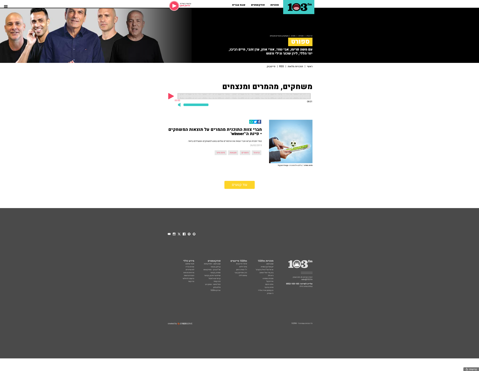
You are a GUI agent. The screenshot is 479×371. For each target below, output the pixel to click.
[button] (274, 4)
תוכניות (301, 36)
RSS (281, 66)
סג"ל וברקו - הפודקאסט (212, 270)
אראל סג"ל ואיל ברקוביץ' (264, 270)
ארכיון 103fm (215, 290)
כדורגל (256, 152)
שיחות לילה (243, 275)
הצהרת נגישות (189, 275)
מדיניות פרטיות (188, 273)
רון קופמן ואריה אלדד (265, 290)
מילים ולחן (217, 287)
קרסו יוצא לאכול (215, 278)
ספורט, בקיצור (215, 273)
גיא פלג (270, 275)
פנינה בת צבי (268, 287)
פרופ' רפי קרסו (241, 264)
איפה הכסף (269, 284)
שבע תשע (269, 264)
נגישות (472, 369)
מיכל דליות (243, 267)
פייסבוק (271, 66)
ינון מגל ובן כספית (267, 267)
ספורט (293, 36)
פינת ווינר (220, 152)
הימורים (245, 152)
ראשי (309, 66)
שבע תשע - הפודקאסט (212, 264)
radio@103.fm (306, 279)
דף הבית (309, 36)
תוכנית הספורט (268, 278)
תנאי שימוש (189, 264)
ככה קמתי (217, 281)
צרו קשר (191, 281)
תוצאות (233, 152)
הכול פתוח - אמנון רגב (213, 284)
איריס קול (269, 281)
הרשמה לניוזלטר (188, 278)
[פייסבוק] (259, 122)
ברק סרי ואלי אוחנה (266, 273)
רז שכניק (270, 293)
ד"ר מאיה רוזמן (241, 270)
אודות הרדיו (190, 267)
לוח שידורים (190, 270)
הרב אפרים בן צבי (241, 273)
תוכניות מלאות (295, 66)
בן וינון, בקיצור (216, 267)
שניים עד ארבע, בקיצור (212, 275)
